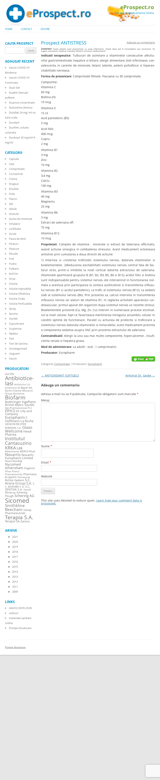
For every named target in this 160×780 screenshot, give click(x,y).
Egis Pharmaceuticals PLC (18, 407)
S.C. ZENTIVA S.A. (17, 488)
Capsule (14, 159)
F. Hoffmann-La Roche (19, 419)
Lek (19, 447)
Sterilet (13, 318)
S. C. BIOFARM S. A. (20, 485)
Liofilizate (15, 229)
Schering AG (24, 495)
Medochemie (12, 451)
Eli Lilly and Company (18, 412)
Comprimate (62, 364)
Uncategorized (18, 348)
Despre (45, 29)
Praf (11, 259)
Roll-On (13, 274)
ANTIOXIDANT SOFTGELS (60, 375)
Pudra (12, 264)
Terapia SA (12, 521)
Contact (26, 29)
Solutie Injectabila (20, 288)
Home (8, 29)
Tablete (13, 333)
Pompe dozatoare (15, 647)
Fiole (12, 194)
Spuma (13, 313)
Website (46, 476)
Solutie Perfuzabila (20, 303)
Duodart (14, 122)
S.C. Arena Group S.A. (18, 482)
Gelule (13, 209)
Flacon (13, 199)
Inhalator (14, 224)
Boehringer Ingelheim (20, 402)
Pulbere (14, 269)
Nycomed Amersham (14, 466)
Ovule (12, 234)
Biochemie (18, 393)
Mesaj (45, 400)
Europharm (95, 364)
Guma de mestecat (20, 219)
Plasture (14, 249)
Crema (13, 179)
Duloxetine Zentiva (20, 107)
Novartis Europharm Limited (19, 456)
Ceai (11, 164)
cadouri (13, 613)
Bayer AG (26, 387)
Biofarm (15, 397)
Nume (46, 446)
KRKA (10, 448)
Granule (14, 214)
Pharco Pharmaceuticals (13, 473)
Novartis (13, 454)
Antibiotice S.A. (22, 384)
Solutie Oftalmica (19, 293)
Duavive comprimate (22, 102)
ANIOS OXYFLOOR (20, 608)
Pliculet (13, 254)
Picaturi (13, 244)
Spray (12, 308)
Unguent (14, 353)
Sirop (12, 279)
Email (46, 462)
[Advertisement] (12, 717)
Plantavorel (24, 477)
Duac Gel (14, 87)
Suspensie (15, 328)
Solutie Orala (17, 298)
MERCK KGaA (27, 451)
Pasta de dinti (17, 239)
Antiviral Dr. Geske (140, 375)
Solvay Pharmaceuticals (18, 511)
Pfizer (8, 471)
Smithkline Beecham (15, 507)
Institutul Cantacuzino (18, 440)
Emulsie (14, 189)
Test (11, 338)
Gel (11, 204)
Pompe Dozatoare (20, 628)
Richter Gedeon (14, 480)
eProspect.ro (137, 7)
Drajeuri (14, 184)
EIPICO (10, 410)
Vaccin (13, 358)
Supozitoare (16, 323)
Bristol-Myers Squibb (19, 405)
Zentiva (25, 521)
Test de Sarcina (18, 343)
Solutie (13, 284)
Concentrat (16, 174)
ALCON (9, 374)
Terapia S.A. (19, 517)
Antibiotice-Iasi (19, 381)
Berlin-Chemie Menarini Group (19, 392)
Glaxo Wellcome (18, 429)
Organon (29, 468)
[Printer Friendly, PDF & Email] (143, 359)
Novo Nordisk (13, 461)
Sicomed (17, 500)
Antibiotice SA (12, 387)
